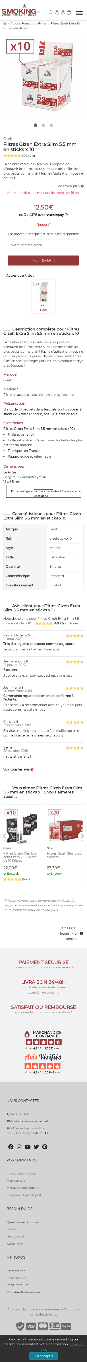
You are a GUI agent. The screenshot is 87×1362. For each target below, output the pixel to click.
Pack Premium (18, 1285)
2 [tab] (43, 125)
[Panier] (69, 13)
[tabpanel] (43, 76)
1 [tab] (35, 125)
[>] (82, 836)
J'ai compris (43, 1356)
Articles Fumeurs (22, 23)
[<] (4, 836)
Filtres (42, 23)
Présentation (16, 1271)
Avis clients (15, 1243)
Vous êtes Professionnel (24, 1292)
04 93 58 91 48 (20, 1114)
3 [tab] (51, 125)
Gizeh (7, 139)
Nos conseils (16, 1236)
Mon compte (16, 1180)
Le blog (12, 1229)
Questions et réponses (23, 1222)
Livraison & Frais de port (24, 1195)
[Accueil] (4, 23)
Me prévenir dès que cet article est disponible (43, 234)
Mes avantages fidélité (23, 1187)
